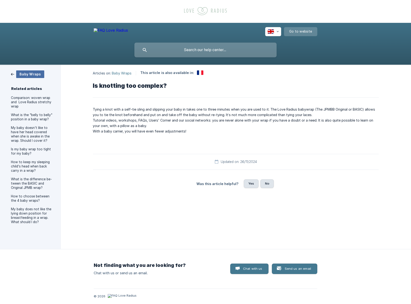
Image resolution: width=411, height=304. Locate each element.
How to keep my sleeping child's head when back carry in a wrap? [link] (30, 166)
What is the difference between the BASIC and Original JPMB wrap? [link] (31, 183)
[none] (111, 31)
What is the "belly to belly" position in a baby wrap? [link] (31, 117)
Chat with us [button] (252, 268)
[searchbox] (205, 50)
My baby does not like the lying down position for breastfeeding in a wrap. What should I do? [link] (31, 215)
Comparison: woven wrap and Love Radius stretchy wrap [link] (31, 102)
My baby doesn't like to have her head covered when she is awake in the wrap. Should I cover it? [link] (30, 134)
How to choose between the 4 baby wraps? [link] (30, 198)
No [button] (267, 183)
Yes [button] (251, 183)
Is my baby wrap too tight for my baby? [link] (31, 151)
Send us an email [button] (298, 268)
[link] (27, 74)
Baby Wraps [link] (122, 73)
